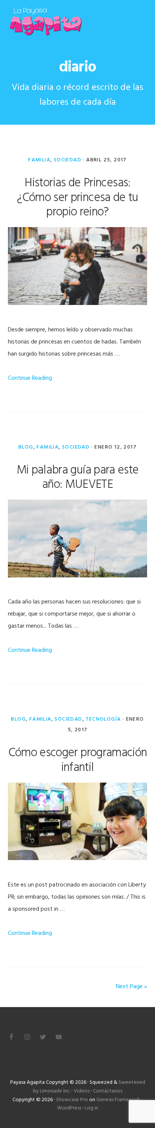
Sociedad (67, 160)
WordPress (69, 1108)
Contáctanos (107, 1091)
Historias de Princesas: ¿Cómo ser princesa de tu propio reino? (77, 197)
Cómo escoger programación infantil (77, 760)
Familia (39, 160)
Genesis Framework (118, 1100)
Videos (82, 1091)
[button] (142, 21)
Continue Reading (30, 378)
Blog (25, 447)
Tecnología (103, 719)
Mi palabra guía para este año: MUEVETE (78, 477)
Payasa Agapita (45, 22)
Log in (91, 1108)
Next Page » (131, 987)
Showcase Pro (72, 1100)
